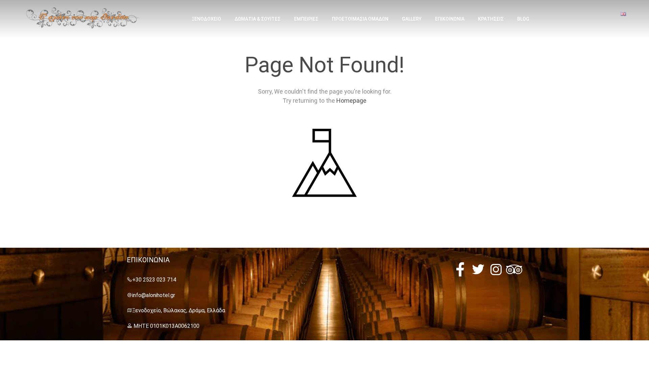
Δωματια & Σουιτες (258, 19)
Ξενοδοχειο (206, 19)
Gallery (412, 19)
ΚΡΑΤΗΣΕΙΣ (491, 19)
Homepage (351, 100)
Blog (523, 19)
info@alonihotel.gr (153, 295)
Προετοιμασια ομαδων (360, 19)
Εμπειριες (306, 19)
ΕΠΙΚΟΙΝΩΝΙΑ (449, 19)
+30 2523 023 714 (154, 279)
